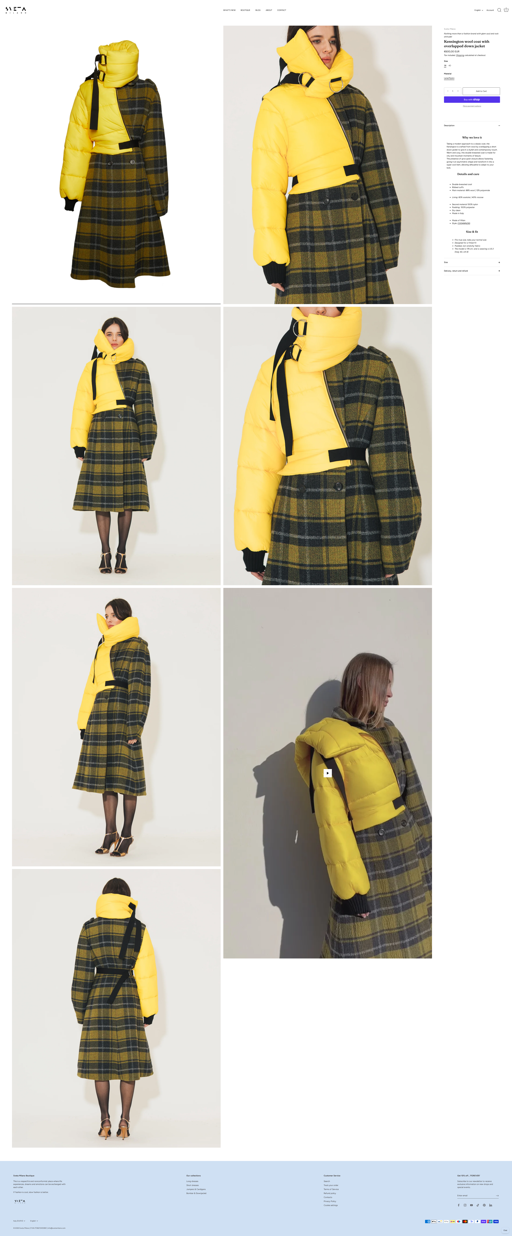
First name (217, 612)
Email (215, 638)
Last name (217, 625)
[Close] (300, 576)
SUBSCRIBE (232, 652)
